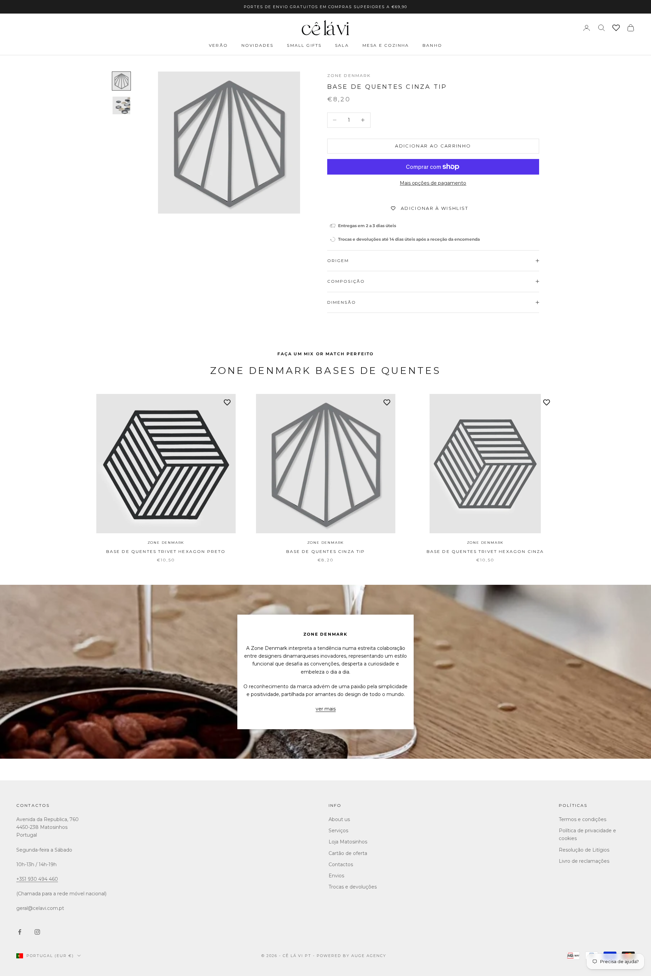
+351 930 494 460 (37, 879)
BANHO (432, 45)
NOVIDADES (257, 45)
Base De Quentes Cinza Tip (325, 551)
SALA (342, 45)
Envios (336, 876)
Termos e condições (582, 819)
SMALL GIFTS (304, 45)
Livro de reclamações (584, 861)
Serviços (338, 831)
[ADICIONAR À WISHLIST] (227, 402)
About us (339, 819)
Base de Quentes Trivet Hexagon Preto (166, 551)
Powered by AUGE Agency (351, 955)
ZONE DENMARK (349, 75)
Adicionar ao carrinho (433, 145)
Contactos (33, 805)
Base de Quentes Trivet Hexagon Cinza (485, 551)
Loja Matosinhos (348, 842)
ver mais (326, 709)
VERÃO (218, 45)
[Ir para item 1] (121, 81)
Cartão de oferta (348, 853)
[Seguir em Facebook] (19, 932)
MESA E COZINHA (385, 45)
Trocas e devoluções (353, 887)
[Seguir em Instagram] (37, 932)
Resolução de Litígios (584, 850)
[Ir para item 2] (121, 105)
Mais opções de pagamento (433, 183)
